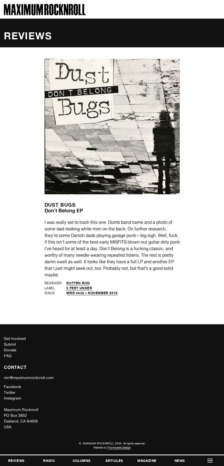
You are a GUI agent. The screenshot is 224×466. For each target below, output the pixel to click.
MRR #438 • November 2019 (91, 293)
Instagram (12, 398)
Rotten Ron (78, 283)
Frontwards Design (119, 447)
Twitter (10, 392)
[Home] (45, 13)
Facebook (12, 386)
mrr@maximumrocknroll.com (29, 377)
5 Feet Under (79, 288)
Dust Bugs (60, 205)
